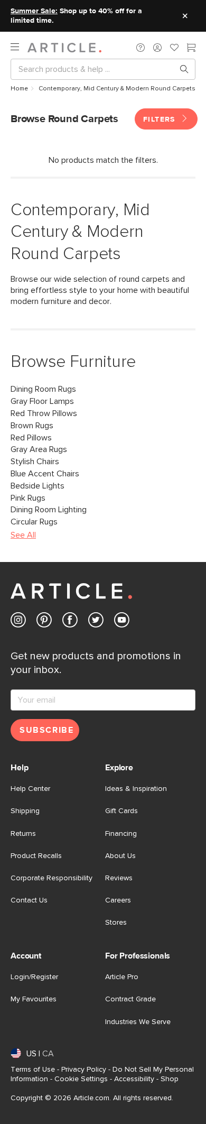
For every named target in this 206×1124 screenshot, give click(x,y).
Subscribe (46, 730)
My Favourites (34, 999)
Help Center (30, 789)
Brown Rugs (32, 425)
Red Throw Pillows (44, 413)
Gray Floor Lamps (42, 401)
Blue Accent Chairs (45, 473)
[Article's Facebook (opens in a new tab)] (70, 622)
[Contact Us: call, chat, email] (140, 47)
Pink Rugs (28, 498)
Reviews (119, 878)
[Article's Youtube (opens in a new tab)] (121, 622)
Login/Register (34, 977)
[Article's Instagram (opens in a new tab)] (18, 622)
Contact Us (29, 900)
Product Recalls (36, 856)
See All (23, 535)
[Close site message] (184, 15)
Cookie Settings (81, 1079)
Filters (160, 119)
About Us (120, 856)
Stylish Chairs (35, 461)
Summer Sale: (34, 11)
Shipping (25, 811)
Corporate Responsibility (51, 878)
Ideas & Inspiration (136, 789)
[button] (140, 47)
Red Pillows (31, 438)
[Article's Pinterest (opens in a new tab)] (44, 622)
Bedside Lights (37, 486)
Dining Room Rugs (43, 389)
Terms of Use (33, 1069)
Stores (116, 922)
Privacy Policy (83, 1069)
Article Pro (121, 977)
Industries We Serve (138, 1022)
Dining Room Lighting (49, 509)
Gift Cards (121, 811)
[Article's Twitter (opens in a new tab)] (96, 622)
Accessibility (134, 1079)
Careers (118, 900)
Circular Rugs (34, 522)
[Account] (157, 47)
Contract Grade (130, 999)
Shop (170, 1079)
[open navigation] (19, 47)
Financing (121, 833)
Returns (23, 833)
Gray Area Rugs (39, 449)
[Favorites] (174, 48)
